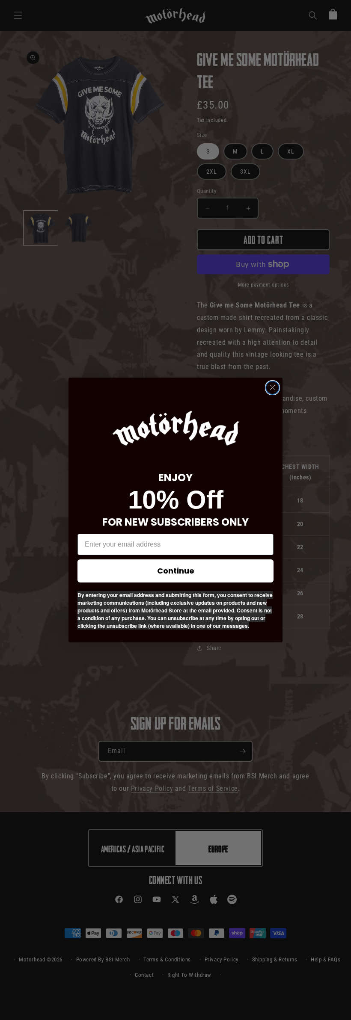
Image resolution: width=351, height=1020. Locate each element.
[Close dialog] (272, 387)
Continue (175, 570)
